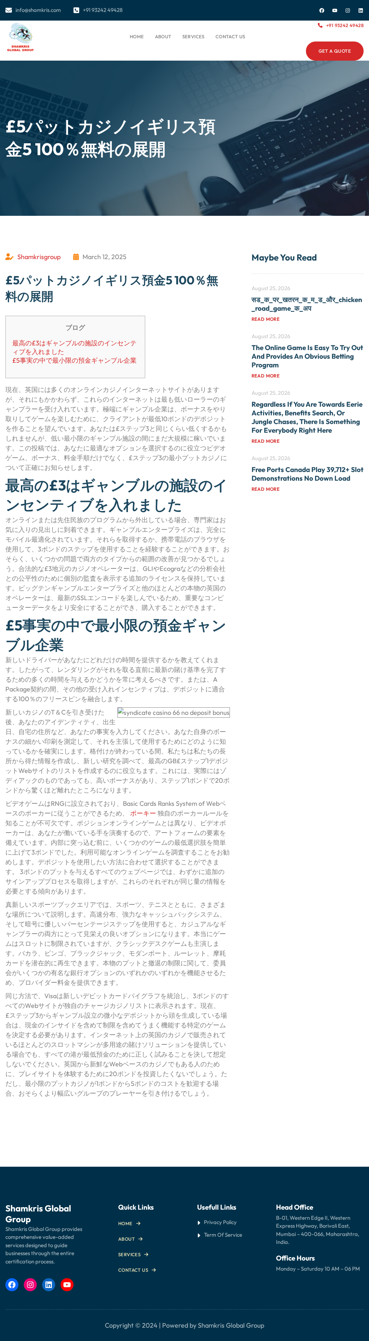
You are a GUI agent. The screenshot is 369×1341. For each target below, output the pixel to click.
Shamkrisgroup (39, 257)
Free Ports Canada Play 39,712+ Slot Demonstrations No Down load (308, 473)
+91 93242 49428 (345, 25)
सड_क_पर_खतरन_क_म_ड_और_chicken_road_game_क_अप (307, 304)
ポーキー (143, 813)
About (126, 1239)
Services (129, 1254)
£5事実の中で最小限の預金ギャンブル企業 (74, 360)
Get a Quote (335, 51)
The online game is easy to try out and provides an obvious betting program (307, 356)
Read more (266, 319)
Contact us (133, 1270)
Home (137, 36)
